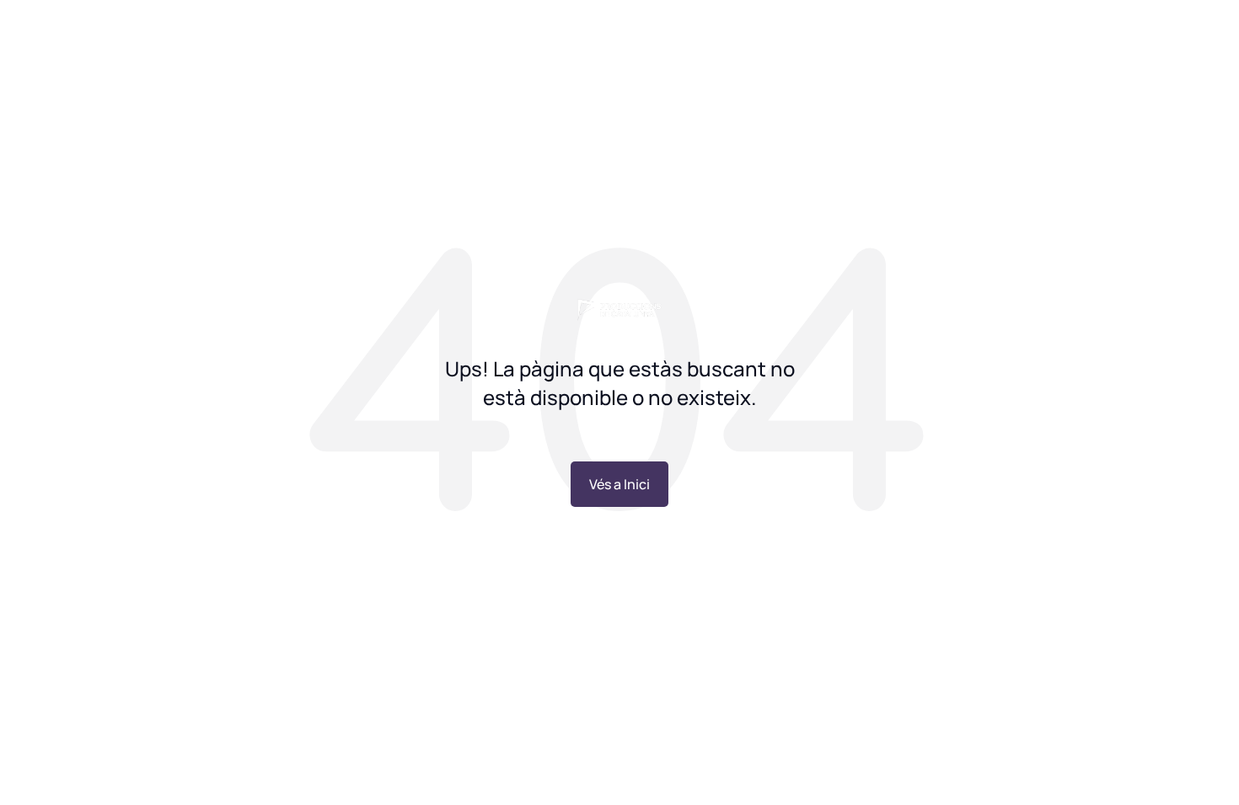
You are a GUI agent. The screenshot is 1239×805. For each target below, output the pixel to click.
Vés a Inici (619, 484)
